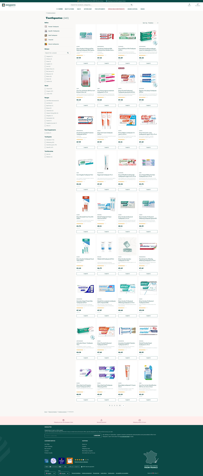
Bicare (48, 108)
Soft (48, 154)
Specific (49, 147)
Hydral (49, 120)
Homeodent (50, 118)
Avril (48, 66)
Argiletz (49, 64)
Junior (49, 93)
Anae (48, 61)
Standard (50, 139)
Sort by (145, 23)
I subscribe (97, 435)
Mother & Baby (88, 9)
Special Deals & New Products (116, 9)
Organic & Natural (133, 9)
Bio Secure (50, 71)
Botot (48, 79)
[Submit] (131, 4)
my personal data (124, 436)
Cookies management (87, 473)
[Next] (123, 405)
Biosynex (49, 74)
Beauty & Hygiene (69, 9)
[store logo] (9, 5)
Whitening (50, 142)
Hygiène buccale (51, 123)
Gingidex (49, 115)
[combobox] (101, 4)
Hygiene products (51, 13)
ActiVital (49, 103)
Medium (49, 156)
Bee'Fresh (49, 105)
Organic (49, 91)
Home (45, 411)
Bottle (48, 133)
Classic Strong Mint (52, 113)
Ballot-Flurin (50, 69)
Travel (49, 88)
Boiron (49, 76)
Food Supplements (100, 9)
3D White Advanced (52, 100)
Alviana (49, 59)
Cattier (49, 81)
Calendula (49, 110)
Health (79, 9)
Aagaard (49, 56)
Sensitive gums (51, 144)
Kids (48, 125)
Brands (143, 9)
